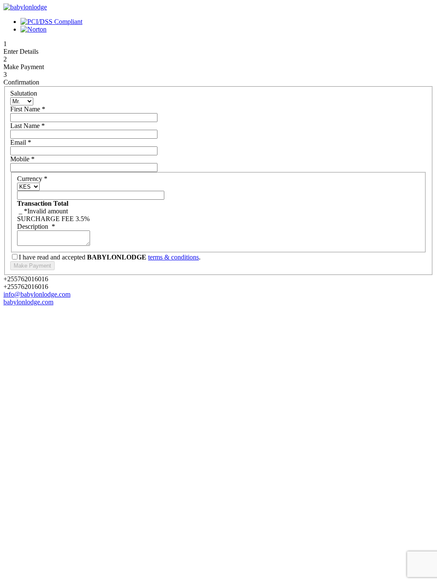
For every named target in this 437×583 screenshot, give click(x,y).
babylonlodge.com (28, 302)
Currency (32, 178)
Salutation (23, 93)
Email (20, 142)
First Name (27, 109)
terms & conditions (173, 257)
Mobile (22, 159)
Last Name (27, 125)
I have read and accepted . (110, 257)
